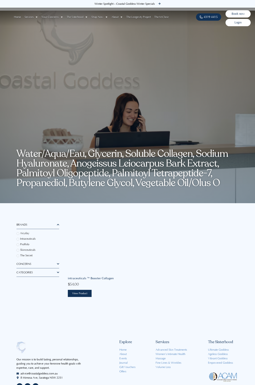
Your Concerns (49, 17)
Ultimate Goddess (218, 349)
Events (123, 358)
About (114, 17)
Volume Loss (163, 367)
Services (29, 17)
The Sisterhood (75, 17)
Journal (123, 362)
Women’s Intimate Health (170, 354)
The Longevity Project (138, 17)
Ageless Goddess (218, 354)
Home (17, 17)
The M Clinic (161, 17)
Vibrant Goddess (218, 358)
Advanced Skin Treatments (171, 349)
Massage (161, 358)
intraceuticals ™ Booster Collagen (91, 278)
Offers (122, 371)
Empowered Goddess (220, 362)
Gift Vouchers (127, 367)
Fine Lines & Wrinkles (168, 362)
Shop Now (97, 17)
